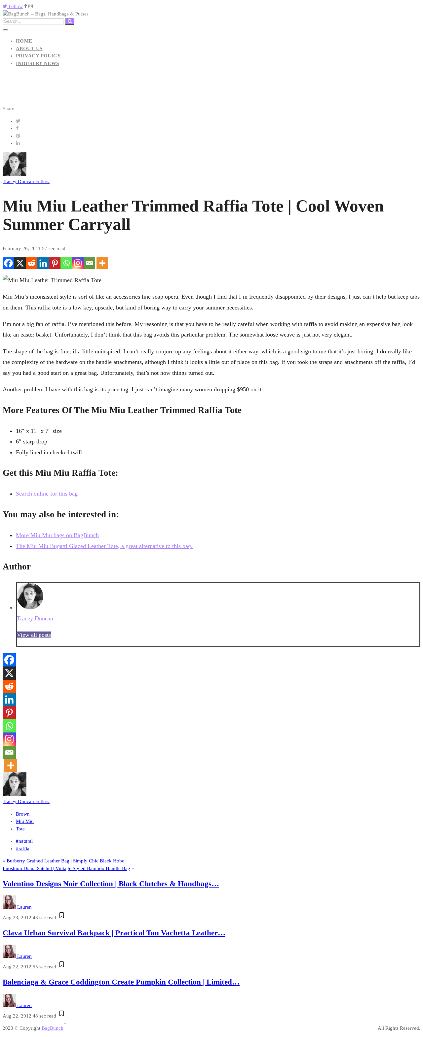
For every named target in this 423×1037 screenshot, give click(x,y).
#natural (24, 841)
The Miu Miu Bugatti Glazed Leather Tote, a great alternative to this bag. (104, 546)
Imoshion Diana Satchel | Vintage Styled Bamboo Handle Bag (66, 868)
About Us (29, 48)
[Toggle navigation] (5, 30)
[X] (20, 263)
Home (24, 41)
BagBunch (52, 1028)
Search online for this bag (47, 493)
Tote (20, 828)
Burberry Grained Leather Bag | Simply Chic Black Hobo (66, 860)
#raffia (22, 848)
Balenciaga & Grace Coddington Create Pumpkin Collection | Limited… (121, 982)
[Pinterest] (54, 263)
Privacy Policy (38, 55)
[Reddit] (31, 263)
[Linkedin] (43, 263)
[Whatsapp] (66, 263)
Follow (15, 6)
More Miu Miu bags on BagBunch (57, 535)
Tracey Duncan (26, 181)
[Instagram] (78, 263)
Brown (23, 814)
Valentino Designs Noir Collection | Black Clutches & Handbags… (111, 884)
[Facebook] (8, 263)
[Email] (89, 263)
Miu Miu (25, 821)
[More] (102, 263)
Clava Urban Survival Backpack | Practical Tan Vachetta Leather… (114, 933)
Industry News (37, 63)
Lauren (24, 907)
